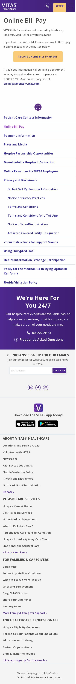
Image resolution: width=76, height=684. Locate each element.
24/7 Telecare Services (17, 512)
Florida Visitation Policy (20, 282)
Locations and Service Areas (21, 445)
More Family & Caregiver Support (24, 613)
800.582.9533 (41, 333)
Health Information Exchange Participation (34, 260)
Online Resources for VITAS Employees (31, 171)
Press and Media (15, 144)
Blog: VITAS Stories (15, 593)
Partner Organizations (17, 647)
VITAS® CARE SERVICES (21, 499)
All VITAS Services (14, 552)
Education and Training (18, 640)
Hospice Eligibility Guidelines (21, 627)
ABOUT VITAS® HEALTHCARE (26, 438)
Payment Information (19, 136)
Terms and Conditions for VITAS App (33, 215)
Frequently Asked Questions (41, 339)
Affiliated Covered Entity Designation (33, 233)
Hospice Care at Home (17, 506)
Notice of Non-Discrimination (28, 224)
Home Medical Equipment (19, 519)
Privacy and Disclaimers (20, 180)
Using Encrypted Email (19, 251)
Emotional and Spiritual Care (21, 546)
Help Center (50, 673)
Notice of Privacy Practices (26, 198)
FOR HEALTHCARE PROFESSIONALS (30, 620)
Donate (8, 492)
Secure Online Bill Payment (38, 56)
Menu (70, 6)
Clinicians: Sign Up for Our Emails (24, 660)
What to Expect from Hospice (22, 580)
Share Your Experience (17, 599)
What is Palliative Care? (18, 526)
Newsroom (10, 458)
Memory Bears (12, 606)
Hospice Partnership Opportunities (28, 153)
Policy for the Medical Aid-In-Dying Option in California (35, 271)
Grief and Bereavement (18, 586)
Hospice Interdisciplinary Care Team (26, 539)
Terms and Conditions (23, 207)
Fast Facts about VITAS (18, 465)
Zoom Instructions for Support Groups (31, 242)
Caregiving (10, 566)
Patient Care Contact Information (28, 117)
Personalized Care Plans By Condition (27, 532)
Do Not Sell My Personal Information (33, 189)
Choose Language (28, 673)
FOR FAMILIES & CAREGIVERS (26, 559)
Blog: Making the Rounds (19, 653)
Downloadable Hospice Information (29, 162)
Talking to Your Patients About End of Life (30, 634)
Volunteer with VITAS (16, 452)
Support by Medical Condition (22, 573)
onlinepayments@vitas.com (22, 83)
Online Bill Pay (14, 126)
